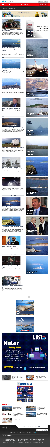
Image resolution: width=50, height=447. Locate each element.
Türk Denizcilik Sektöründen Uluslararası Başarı (24, 442)
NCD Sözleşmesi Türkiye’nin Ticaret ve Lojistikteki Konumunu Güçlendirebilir (21, 4)
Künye (25, 426)
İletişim (28, 426)
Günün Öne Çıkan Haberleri (7, 435)
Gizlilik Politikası (34, 426)
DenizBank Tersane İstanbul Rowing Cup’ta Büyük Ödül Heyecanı (24, 439)
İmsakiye (42, 426)
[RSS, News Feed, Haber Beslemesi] (42, 430)
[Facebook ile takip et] (37, 430)
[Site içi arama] (47, 2)
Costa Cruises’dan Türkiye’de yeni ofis (39, 440)
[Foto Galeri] (43, 2)
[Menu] (39, 2)
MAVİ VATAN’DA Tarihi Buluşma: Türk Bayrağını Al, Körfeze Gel (8, 441)
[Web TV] (41, 2)
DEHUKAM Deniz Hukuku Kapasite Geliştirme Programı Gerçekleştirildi (8, 442)
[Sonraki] (29, 297)
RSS (39, 426)
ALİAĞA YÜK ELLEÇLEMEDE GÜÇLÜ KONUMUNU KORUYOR (8, 439)
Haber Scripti (32, 432)
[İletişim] (45, 2)
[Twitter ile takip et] (40, 430)
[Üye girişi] (44, 430)
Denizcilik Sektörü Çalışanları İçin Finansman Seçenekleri (23, 441)
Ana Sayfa (21, 426)
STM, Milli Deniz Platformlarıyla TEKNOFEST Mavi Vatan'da (37, 442)
